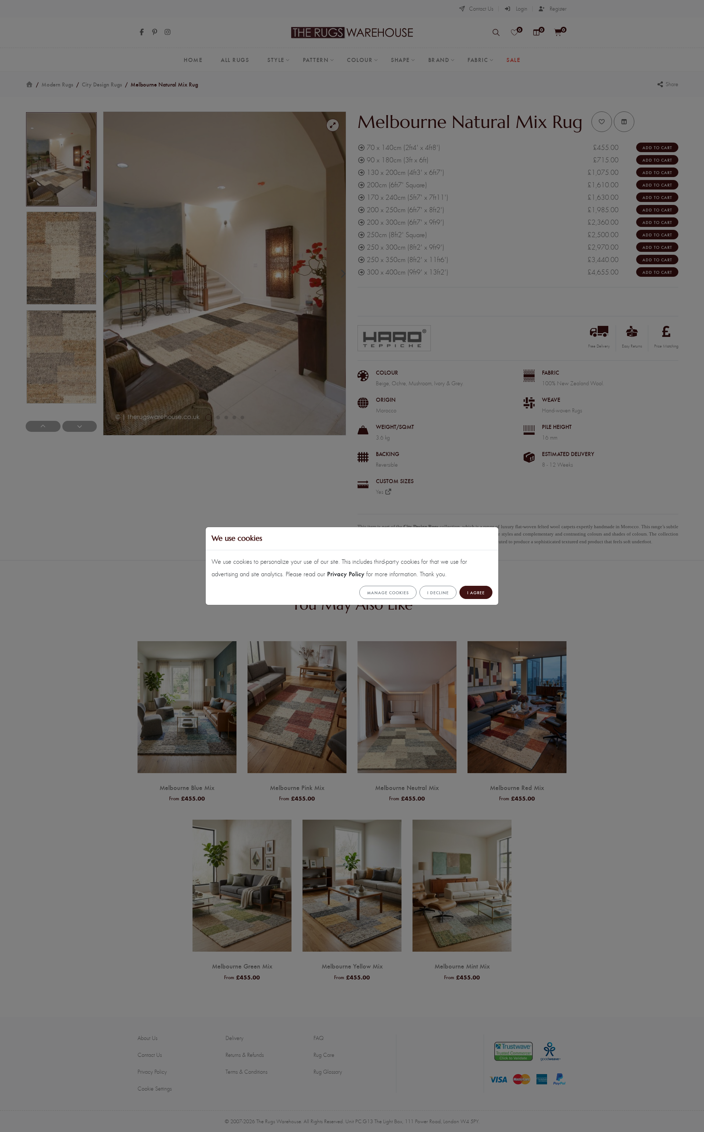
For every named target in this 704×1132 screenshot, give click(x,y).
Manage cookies (388, 592)
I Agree (476, 592)
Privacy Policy (345, 573)
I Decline (438, 592)
